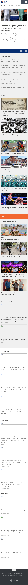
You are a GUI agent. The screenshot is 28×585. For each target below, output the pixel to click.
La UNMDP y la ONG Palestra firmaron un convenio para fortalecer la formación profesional (12, 411)
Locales (10, 23)
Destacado (4, 23)
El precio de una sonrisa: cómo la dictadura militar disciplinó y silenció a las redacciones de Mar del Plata (13, 113)
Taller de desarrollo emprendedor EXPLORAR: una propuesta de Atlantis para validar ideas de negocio (13, 389)
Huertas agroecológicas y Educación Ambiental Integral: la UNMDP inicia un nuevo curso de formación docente (13, 74)
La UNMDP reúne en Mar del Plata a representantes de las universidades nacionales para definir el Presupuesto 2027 (13, 81)
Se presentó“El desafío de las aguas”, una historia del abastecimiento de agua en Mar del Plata (13, 532)
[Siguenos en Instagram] (23, 51)
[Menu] (26, 2)
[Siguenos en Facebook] (21, 51)
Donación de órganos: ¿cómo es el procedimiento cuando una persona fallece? (13, 28)
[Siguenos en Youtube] (26, 51)
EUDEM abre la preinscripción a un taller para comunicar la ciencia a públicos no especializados (13, 484)
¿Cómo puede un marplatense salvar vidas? (13, 153)
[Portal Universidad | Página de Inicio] (6, 2)
